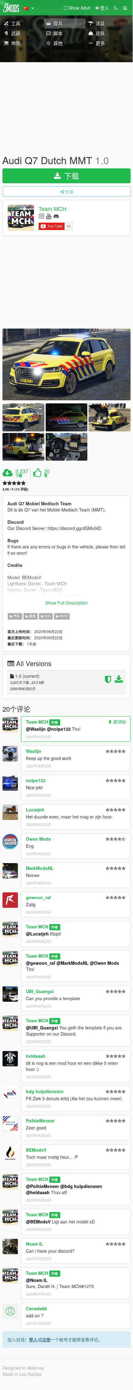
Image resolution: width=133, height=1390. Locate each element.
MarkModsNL (40, 868)
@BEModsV (38, 1221)
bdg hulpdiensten (45, 1091)
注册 (46, 1339)
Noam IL (34, 1244)
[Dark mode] (115, 7)
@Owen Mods (104, 963)
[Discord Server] (56, 215)
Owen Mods (38, 839)
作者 (54, 722)
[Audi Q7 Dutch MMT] (66, 364)
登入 (33, 1339)
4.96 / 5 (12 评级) (15, 489)
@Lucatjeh (37, 934)
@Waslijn (36, 729)
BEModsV (36, 1150)
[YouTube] (49, 215)
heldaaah (35, 1056)
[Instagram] (41, 215)
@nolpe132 (59, 729)
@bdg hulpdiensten (81, 1186)
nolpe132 (35, 780)
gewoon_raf (38, 897)
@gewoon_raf (40, 963)
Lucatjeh (35, 809)
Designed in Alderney (23, 1368)
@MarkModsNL (72, 963)
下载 (70, 175)
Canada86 (36, 1308)
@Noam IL (37, 1280)
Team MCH (52, 209)
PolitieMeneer (40, 1120)
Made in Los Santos (21, 1374)
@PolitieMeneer (42, 1186)
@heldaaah (38, 1192)
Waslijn (33, 751)
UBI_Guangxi (40, 991)
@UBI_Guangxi (42, 1027)
